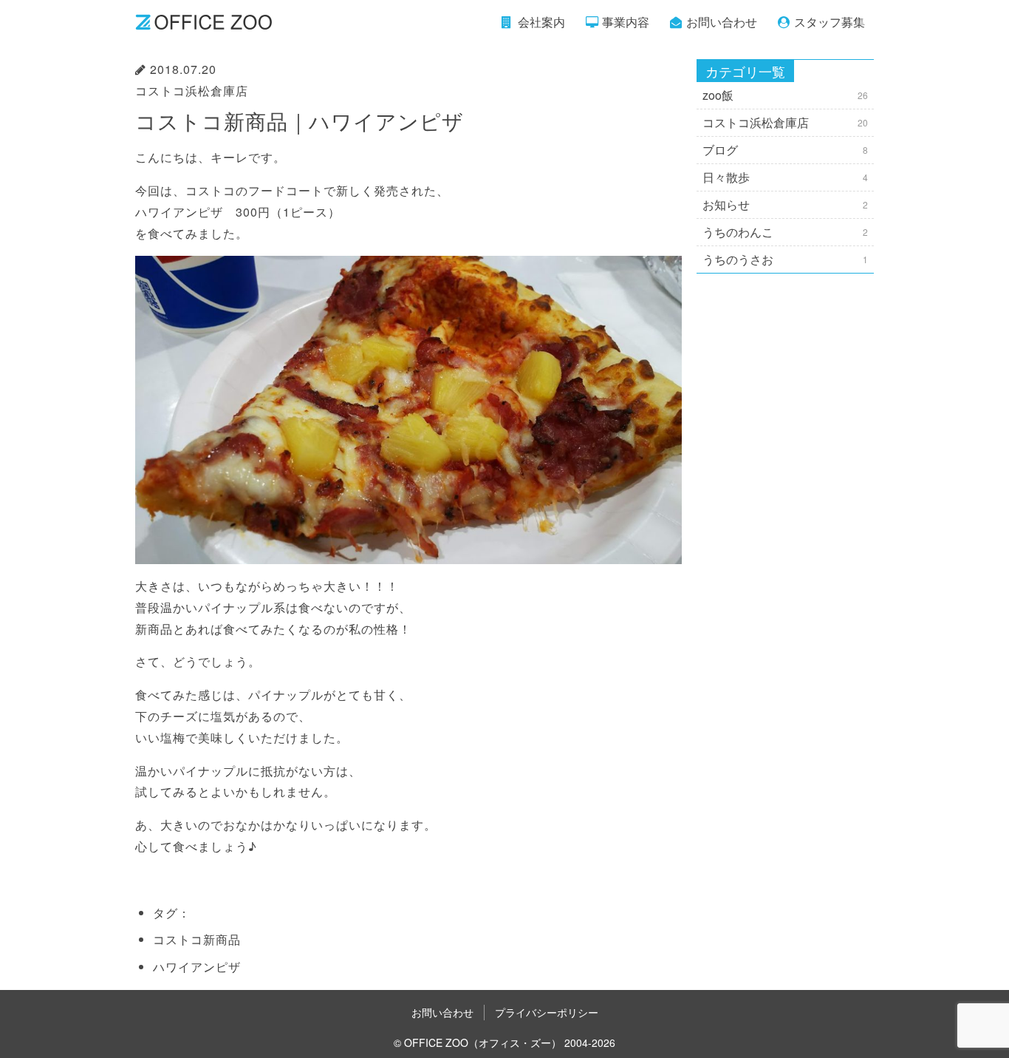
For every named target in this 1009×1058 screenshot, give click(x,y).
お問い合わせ (721, 21)
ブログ (785, 149)
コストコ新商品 (197, 939)
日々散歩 (785, 177)
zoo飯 (785, 95)
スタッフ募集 (829, 21)
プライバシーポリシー (546, 1012)
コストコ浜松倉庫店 (191, 90)
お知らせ (785, 204)
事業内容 (625, 21)
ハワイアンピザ (197, 966)
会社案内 (541, 21)
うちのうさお (785, 259)
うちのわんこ (785, 231)
